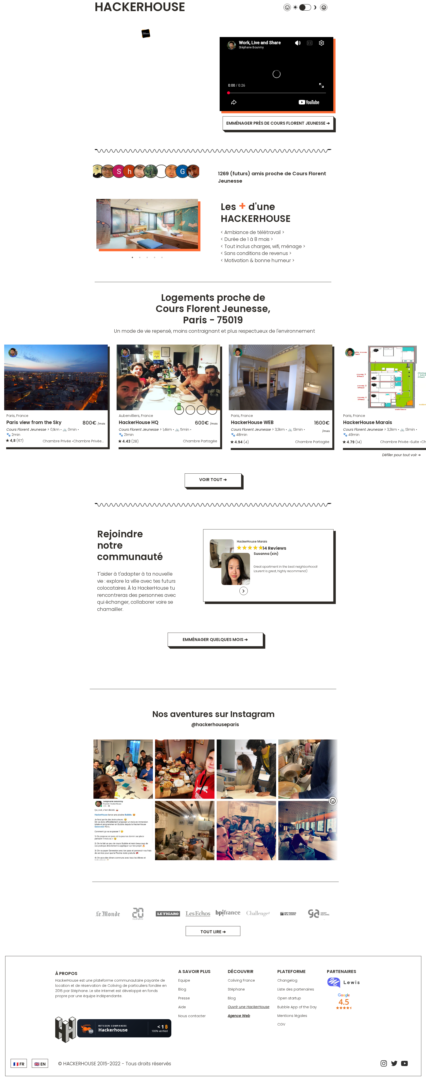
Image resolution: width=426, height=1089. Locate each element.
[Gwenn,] (183, 172)
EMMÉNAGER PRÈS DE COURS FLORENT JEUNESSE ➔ (278, 123)
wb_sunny (295, 7)
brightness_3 (314, 7)
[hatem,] (130, 172)
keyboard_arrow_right (243, 591)
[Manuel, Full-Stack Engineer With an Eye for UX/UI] (108, 172)
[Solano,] (119, 172)
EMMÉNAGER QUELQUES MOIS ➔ (215, 639)
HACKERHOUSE (140, 7)
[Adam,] (161, 172)
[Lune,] (151, 172)
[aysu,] (140, 172)
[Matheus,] (193, 172)
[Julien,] (172, 172)
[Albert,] (98, 172)
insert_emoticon (332, 800)
